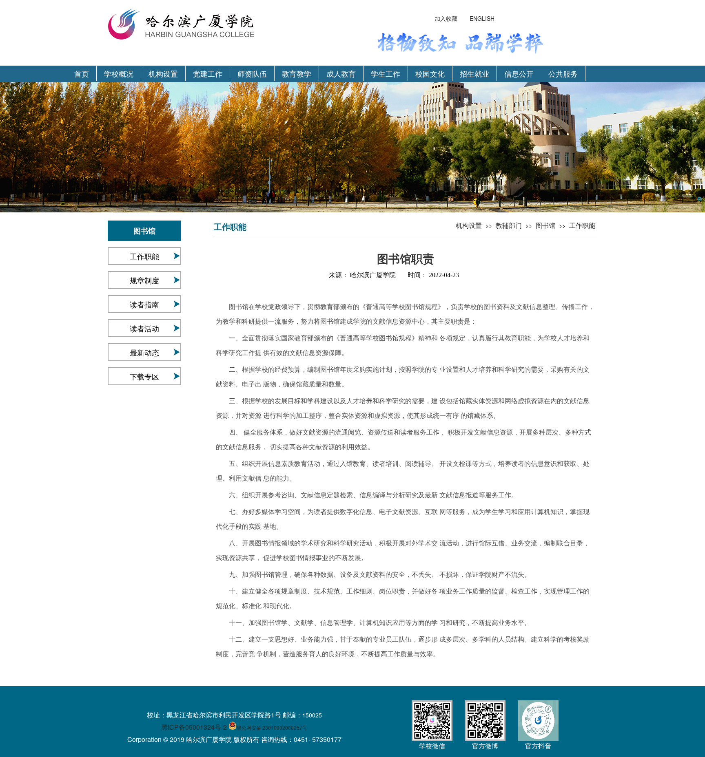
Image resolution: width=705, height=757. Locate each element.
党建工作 (207, 73)
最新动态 (144, 352)
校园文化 (430, 73)
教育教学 (296, 73)
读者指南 (144, 304)
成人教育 (341, 73)
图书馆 (545, 225)
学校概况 (118, 73)
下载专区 (144, 376)
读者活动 (144, 328)
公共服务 (563, 73)
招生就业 (474, 73)
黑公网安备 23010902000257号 (272, 727)
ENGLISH (482, 18)
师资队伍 (252, 73)
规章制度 (144, 280)
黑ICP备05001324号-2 (194, 727)
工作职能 (144, 256)
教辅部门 (509, 225)
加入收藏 (446, 18)
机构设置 (163, 73)
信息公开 (519, 73)
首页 (81, 73)
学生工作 (385, 73)
